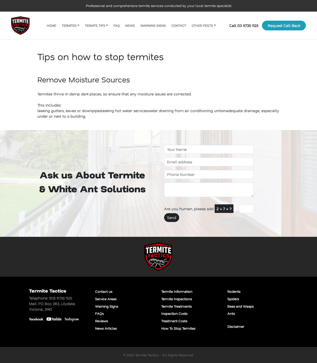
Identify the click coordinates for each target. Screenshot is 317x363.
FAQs (99, 313)
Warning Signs (153, 25)
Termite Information (176, 291)
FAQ (116, 25)
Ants (231, 313)
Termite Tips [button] (95, 25)
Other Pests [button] (202, 25)
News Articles (106, 328)
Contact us (103, 291)
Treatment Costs (174, 321)
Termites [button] (69, 25)
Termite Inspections (176, 299)
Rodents (233, 291)
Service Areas (105, 299)
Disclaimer (235, 326)
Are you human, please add (198, 208)
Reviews (101, 321)
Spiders (233, 299)
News (130, 25)
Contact (178, 25)
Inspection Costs (174, 313)
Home (51, 25)
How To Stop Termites (178, 328)
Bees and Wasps (240, 306)
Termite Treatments (176, 306)
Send (171, 217)
